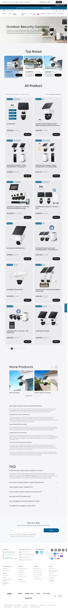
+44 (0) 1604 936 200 (10, 551)
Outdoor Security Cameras (42, 392)
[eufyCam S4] (19, 111)
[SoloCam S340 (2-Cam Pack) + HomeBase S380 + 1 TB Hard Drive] (48, 235)
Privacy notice (51, 604)
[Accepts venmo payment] (51, 558)
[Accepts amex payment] (55, 553)
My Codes (5, 577)
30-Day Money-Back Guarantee (27, 554)
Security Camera (14, 392)
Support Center (37, 568)
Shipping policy (33, 604)
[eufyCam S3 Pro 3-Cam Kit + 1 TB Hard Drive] (19, 318)
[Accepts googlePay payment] (51, 556)
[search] (54, 10)
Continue (59, 2)
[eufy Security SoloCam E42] (19, 235)
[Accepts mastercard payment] (55, 556)
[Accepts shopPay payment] (61, 556)
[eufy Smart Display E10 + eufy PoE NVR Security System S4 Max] (19, 194)
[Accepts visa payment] (55, 558)
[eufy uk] (5, 10)
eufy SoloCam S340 (29, 474)
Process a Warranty (37, 572)
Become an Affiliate (22, 576)
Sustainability (51, 577)
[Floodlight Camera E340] (19, 277)
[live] (57, 10)
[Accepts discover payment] (61, 553)
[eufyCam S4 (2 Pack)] (48, 318)
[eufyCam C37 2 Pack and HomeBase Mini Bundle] (48, 277)
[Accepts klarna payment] (58, 558)
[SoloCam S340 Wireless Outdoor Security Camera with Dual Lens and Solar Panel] (48, 111)
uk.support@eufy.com (9, 554)
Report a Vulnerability (38, 574)
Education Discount (22, 572)
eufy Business (21, 570)
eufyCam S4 (34, 476)
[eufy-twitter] (59, 549)
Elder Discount (21, 574)
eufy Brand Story (52, 568)
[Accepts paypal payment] (58, 556)
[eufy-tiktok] (63, 549)
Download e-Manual (38, 578)
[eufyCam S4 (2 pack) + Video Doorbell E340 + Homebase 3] (19, 152)
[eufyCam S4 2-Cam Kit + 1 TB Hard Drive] (48, 194)
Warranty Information (38, 570)
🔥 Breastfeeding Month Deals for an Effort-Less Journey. (33, 7)
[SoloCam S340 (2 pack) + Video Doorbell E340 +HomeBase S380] (48, 152)
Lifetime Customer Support (26, 559)
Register (51, 530)
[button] (63, 2)
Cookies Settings (8, 606)
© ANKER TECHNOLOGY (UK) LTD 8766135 (12, 604)
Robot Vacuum (6, 568)
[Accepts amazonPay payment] (51, 553)
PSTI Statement (37, 576)
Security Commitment (53, 575)
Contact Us (51, 573)
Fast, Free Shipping (25, 551)
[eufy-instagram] (52, 549)
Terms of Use (17, 606)
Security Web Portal (22, 581)
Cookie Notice (25, 606)
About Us (26, 604)
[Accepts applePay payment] (58, 553)
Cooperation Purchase (22, 568)
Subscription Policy (35, 606)
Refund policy (42, 604)
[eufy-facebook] (55, 549)
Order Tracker (5, 575)
